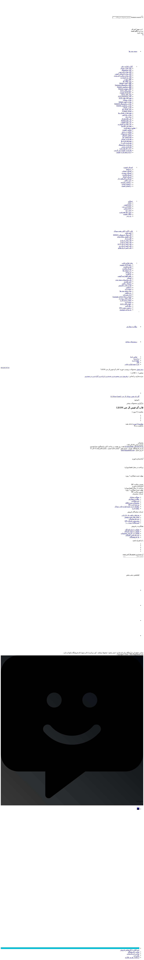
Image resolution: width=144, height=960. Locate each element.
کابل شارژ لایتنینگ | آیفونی (123, 74)
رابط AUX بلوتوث (125, 92)
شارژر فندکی (127, 107)
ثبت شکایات (135, 501)
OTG (129, 203)
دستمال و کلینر (126, 283)
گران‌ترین (95, 376)
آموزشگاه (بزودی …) (132, 523)
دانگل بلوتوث (127, 214)
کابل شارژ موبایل (125, 68)
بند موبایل (128, 272)
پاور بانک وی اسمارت (124, 124)
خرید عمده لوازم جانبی (132, 364)
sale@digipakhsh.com (127, 450)
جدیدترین (108, 376)
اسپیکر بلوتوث (128, 167)
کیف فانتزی (127, 282)
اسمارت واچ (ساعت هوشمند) (122, 297)
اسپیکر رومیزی (126, 173)
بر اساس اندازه (126, 184)
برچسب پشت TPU (125, 308)
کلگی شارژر (127, 79)
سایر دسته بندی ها (125, 291)
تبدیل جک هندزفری (125, 148)
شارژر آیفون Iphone (125, 102)
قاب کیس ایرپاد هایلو (124, 248)
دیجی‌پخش (140, 369)
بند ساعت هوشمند (125, 310)
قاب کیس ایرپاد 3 (125, 242)
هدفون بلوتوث (126, 130)
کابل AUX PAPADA (124, 96)
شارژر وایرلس (126, 115)
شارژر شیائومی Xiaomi (123, 105)
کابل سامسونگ (126, 70)
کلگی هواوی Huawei (124, 89)
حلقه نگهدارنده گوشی (124, 276)
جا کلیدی (128, 274)
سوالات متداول (134, 497)
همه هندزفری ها (126, 141)
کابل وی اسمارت (125, 77)
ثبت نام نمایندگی (134, 519)
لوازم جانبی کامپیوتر (124, 285)
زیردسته (128, 169)
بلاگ (138, 362)
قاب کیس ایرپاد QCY (124, 244)
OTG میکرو (127, 208)
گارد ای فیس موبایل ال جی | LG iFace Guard (124, 396)
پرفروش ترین (123, 376)
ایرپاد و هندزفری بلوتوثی (123, 152)
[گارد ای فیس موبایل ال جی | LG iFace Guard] (124, 393)
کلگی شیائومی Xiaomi (124, 87)
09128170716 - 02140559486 (134, 446)
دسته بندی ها (133, 51)
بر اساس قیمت (126, 186)
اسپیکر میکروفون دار (124, 178)
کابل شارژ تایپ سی (125, 72)
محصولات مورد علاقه (132, 503)
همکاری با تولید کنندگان (131, 531)
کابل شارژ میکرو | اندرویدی (122, 76)
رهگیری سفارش (131, 326)
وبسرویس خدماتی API (132, 521)
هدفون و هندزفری (129, 128)
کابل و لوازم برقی (127, 66)
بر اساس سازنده (126, 182)
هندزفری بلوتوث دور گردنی (122, 150)
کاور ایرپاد (128, 238)
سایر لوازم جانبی (127, 263)
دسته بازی (128, 289)
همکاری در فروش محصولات (130, 533)
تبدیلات (130, 201)
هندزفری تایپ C (126, 143)
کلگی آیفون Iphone (125, 83)
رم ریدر (129, 216)
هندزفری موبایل (126, 139)
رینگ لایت (128, 306)
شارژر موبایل (127, 100)
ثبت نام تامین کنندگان (132, 535)
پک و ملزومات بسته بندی (123, 280)
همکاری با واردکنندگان (132, 529)
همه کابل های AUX (125, 98)
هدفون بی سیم (126, 132)
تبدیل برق (128, 117)
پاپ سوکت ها (127, 270)
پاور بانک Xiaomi (126, 120)
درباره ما (136, 359)
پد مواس (128, 287)
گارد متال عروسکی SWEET (122, 235)
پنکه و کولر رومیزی (125, 298)
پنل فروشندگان (134, 537)
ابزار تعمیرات (127, 295)
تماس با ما (133, 357)
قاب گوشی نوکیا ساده (124, 237)
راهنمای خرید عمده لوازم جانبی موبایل (127, 506)
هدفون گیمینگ (126, 135)
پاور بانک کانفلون (126, 122)
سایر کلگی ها (127, 81)
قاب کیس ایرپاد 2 (125, 240)
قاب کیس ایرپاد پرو (125, 246)
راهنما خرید (135, 360)
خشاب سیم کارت (125, 300)
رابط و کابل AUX (125, 91)
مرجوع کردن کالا (133, 505)
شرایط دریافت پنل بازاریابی (130, 515)
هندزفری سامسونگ (125, 145)
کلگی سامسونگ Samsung (123, 85)
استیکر (129, 278)
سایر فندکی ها (126, 109)
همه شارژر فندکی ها (124, 113)
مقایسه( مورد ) (137, 424)
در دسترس (88, 376)
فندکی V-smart (126, 111)
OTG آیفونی (127, 205)
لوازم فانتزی (127, 267)
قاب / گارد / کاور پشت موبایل (123, 231)
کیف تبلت (128, 233)
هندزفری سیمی (126, 147)
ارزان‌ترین (101, 376)
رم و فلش (128, 293)
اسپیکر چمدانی (126, 171)
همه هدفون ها (127, 137)
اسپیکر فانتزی (126, 175)
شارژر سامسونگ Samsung (122, 104)
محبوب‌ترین (115, 376)
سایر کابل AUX (126, 94)
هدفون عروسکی (126, 133)
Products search (136, 17)
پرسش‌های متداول (131, 342)
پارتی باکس (127, 180)
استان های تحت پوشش (131, 517)
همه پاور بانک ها (126, 126)
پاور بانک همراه (126, 119)
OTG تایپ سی (126, 207)
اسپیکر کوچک (127, 177)
